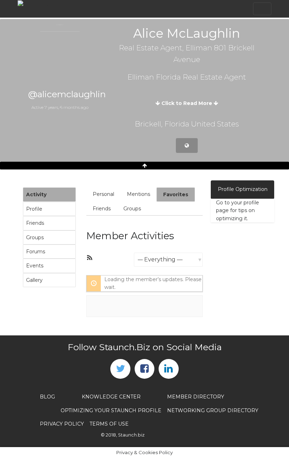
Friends (35, 223)
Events (34, 265)
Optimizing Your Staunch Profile (111, 410)
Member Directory (195, 397)
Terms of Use (109, 424)
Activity (36, 194)
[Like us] (144, 369)
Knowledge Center (111, 397)
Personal (103, 194)
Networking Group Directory (212, 410)
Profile (34, 209)
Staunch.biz (131, 435)
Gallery (34, 280)
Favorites (175, 194)
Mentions (138, 194)
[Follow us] (120, 369)
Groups (35, 237)
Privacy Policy (62, 424)
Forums (35, 251)
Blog (47, 397)
